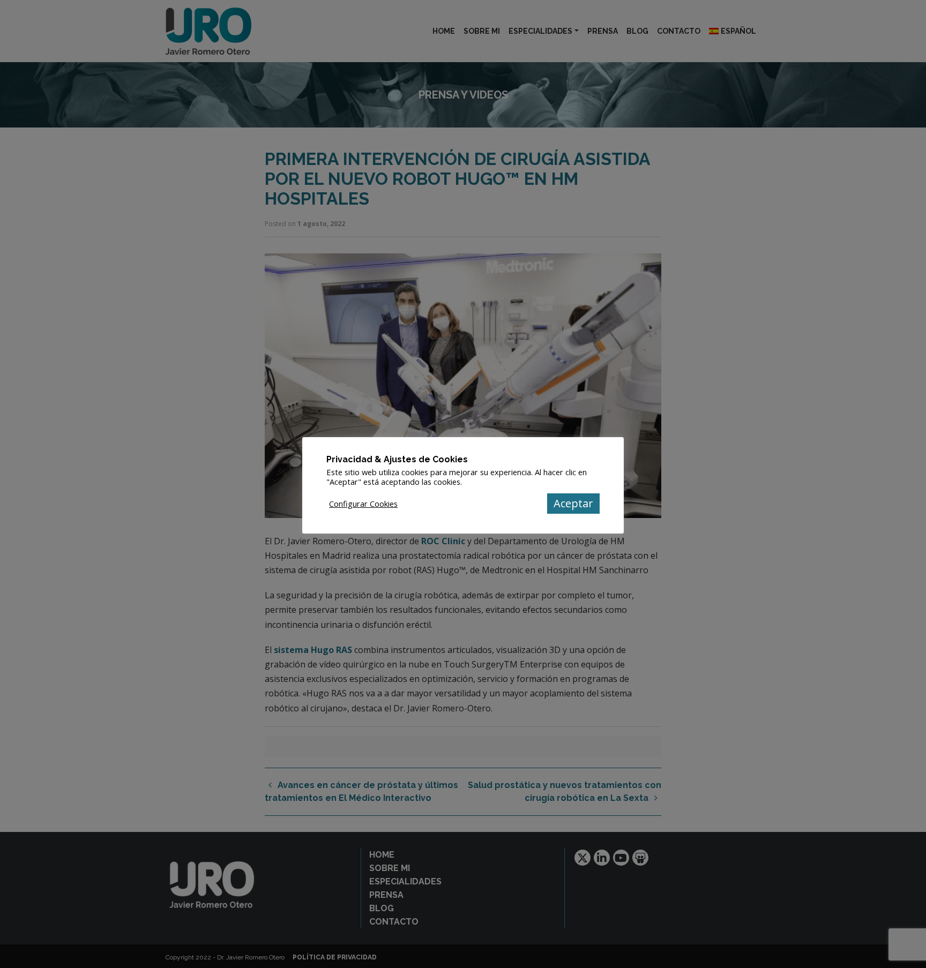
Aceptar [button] (573, 503)
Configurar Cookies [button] (363, 503)
